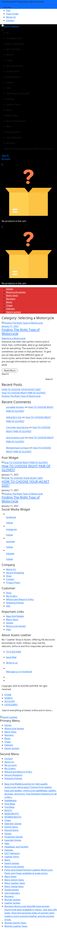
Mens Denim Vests (14, 879)
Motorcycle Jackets (16, 292)
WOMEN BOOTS (12, 817)
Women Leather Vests (15, 926)
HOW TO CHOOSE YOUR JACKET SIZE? (21, 389)
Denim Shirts (11, 826)
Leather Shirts (11, 856)
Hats (8, 629)
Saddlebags (10, 800)
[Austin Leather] (10, 25)
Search (5, 373)
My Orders (11, 596)
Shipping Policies (15, 602)
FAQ (8, 10)
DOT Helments (12, 853)
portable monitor (15, 407)
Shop (8, 575)
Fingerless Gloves (13, 836)
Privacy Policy (13, 582)
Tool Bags (9, 807)
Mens (7, 860)
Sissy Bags (9, 803)
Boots (9, 302)
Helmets (10, 308)
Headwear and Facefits (16, 846)
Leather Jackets (12, 903)
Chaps (9, 305)
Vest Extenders (12, 893)
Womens (10, 298)
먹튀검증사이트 (14, 417)
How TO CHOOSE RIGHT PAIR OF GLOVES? (24, 392)
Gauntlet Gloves (12, 840)
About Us (11, 17)
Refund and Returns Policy (20, 599)
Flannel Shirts (11, 830)
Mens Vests (12, 295)
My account (10, 765)
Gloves (9, 288)
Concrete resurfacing (17, 427)
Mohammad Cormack (17, 447)
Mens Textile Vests (14, 886)
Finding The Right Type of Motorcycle (21, 331)
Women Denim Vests (15, 922)
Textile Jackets (11, 889)
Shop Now (7, 7)
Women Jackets (12, 899)
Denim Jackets (13, 312)
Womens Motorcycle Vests (30, 913)
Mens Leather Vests (14, 883)
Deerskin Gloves (12, 823)
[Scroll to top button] (52, 917)
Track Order (12, 13)
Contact (10, 20)
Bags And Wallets (15, 616)
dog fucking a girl (15, 437)
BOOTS (8, 810)
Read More (9, 370)
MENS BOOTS (11, 813)
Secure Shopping (15, 572)
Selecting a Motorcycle (13, 338)
